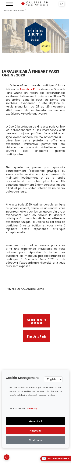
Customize (35, 440)
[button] (9, 4)
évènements (17, 11)
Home (7, 11)
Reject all (35, 430)
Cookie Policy (31, 408)
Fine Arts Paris (30, 89)
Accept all (35, 421)
